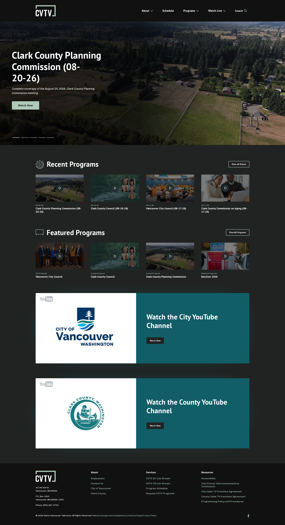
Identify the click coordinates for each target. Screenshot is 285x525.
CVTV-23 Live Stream (158, 483)
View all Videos (239, 164)
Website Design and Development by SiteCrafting (116, 515)
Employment (98, 478)
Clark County (98, 493)
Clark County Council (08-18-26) (109, 208)
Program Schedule (157, 488)
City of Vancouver (101, 488)
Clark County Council (103, 276)
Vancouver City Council (49, 276)
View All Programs (237, 232)
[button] (16, 137)
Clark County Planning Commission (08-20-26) (58, 210)
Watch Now (25, 105)
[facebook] (248, 516)
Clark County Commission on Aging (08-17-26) (224, 210)
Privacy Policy (149, 515)
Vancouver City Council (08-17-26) (166, 208)
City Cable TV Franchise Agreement (221, 491)
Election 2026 (209, 276)
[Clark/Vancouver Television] (46, 10)
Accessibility (208, 478)
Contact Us (97, 483)
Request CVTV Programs (160, 493)
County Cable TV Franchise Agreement (223, 496)
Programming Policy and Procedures (222, 501)
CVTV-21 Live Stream (158, 478)
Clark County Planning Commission (166, 276)
